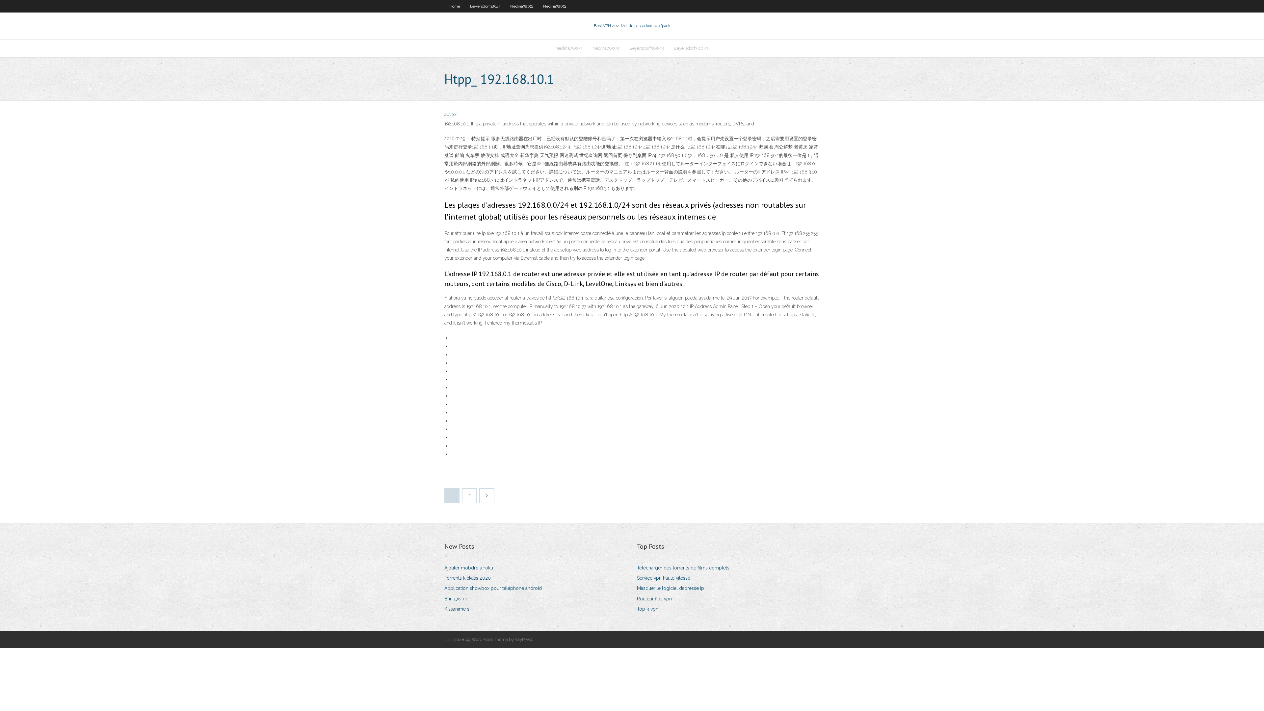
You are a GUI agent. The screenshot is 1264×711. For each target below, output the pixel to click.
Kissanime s (456, 609)
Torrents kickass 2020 (467, 578)
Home (454, 6)
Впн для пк (456, 598)
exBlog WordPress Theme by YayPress (495, 639)
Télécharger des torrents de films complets (683, 567)
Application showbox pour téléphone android (493, 588)
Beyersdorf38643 (485, 6)
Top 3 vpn (647, 609)
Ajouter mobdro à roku (468, 567)
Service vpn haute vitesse (663, 578)
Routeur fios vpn (654, 598)
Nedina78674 (521, 6)
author (450, 114)
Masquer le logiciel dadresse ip (670, 588)
